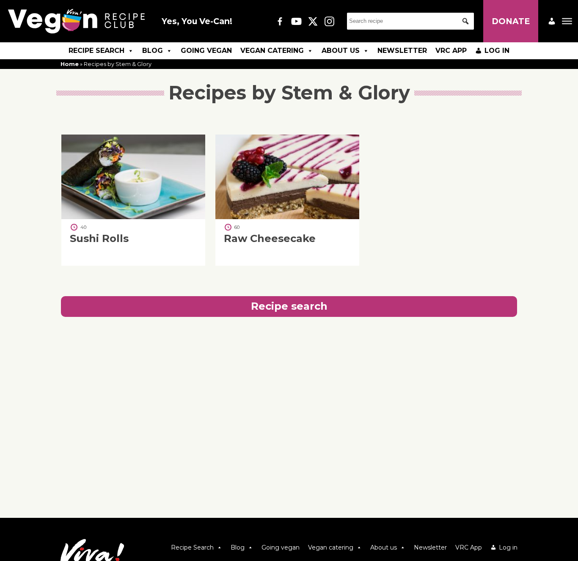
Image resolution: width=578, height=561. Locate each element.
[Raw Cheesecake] (287, 217)
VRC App (451, 51)
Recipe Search (96, 51)
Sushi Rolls (99, 239)
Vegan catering (272, 51)
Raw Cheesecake (270, 239)
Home (70, 64)
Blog (152, 51)
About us (341, 51)
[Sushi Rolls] (133, 217)
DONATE (511, 21)
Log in (496, 51)
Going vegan (206, 51)
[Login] (552, 21)
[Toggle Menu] (567, 21)
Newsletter (402, 51)
